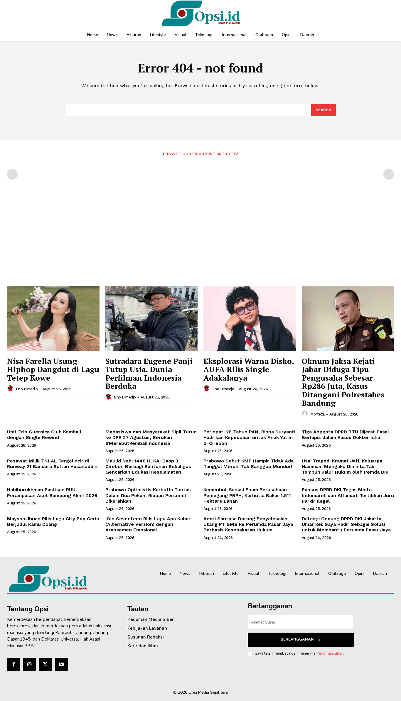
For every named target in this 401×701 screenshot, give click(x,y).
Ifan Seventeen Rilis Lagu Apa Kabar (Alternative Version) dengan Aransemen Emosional (148, 524)
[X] (45, 664)
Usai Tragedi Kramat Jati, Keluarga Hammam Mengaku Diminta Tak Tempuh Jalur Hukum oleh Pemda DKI (345, 466)
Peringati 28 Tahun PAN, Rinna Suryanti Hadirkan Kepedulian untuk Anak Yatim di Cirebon (249, 437)
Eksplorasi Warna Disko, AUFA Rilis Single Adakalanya (248, 369)
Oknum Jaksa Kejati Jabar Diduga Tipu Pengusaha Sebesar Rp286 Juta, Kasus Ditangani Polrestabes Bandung (343, 382)
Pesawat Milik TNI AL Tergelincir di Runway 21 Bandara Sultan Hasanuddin (52, 463)
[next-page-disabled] (388, 174)
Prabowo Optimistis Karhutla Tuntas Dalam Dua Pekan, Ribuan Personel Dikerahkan (148, 495)
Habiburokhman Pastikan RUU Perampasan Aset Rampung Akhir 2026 (52, 492)
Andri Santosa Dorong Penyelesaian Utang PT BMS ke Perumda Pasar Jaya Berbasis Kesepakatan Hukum (248, 524)
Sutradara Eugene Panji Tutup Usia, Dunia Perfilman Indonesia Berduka (149, 373)
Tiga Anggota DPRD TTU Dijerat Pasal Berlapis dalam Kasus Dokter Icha (345, 434)
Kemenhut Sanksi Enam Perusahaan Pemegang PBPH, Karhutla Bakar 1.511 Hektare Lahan (247, 495)
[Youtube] (61, 664)
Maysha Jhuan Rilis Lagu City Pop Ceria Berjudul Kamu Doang (53, 521)
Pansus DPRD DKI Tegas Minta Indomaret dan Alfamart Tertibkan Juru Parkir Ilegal (348, 495)
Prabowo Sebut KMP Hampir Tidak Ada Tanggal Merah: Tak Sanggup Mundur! (248, 463)
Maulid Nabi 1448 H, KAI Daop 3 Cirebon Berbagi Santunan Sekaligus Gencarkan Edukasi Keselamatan (148, 466)
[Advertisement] (200, 209)
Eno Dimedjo (27, 389)
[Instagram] (29, 664)
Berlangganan (297, 639)
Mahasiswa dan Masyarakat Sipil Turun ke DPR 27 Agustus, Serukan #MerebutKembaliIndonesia (151, 437)
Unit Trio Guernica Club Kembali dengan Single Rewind (44, 434)
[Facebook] (13, 664)
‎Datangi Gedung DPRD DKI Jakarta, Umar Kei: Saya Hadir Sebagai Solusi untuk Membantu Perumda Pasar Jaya (346, 524)
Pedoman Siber (329, 653)
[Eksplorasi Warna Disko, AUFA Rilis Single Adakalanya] (249, 318)
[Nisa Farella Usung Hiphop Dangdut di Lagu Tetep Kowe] (53, 318)
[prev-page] (12, 174)
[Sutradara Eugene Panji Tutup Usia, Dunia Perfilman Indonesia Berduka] (151, 318)
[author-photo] (11, 388)
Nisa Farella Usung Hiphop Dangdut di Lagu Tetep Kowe (53, 369)
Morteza (317, 414)
